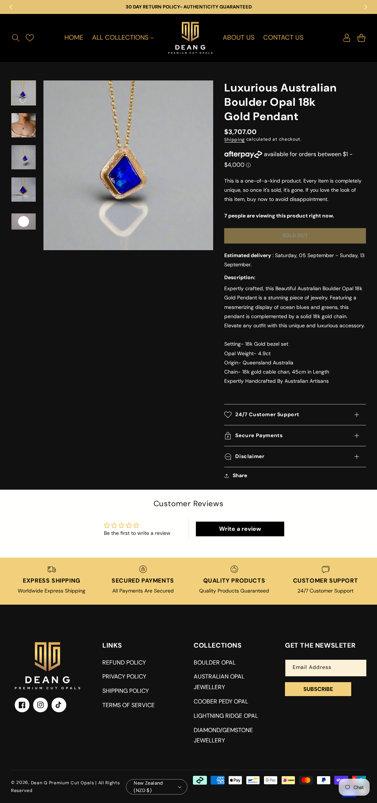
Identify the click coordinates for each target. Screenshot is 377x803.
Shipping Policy (125, 691)
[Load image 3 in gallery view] (23, 157)
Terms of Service (128, 705)
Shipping (234, 140)
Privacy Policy (124, 676)
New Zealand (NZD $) (148, 786)
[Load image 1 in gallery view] (23, 92)
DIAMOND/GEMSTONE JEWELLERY (223, 735)
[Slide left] (23, 80)
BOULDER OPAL (215, 662)
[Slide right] (23, 234)
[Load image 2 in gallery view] (23, 125)
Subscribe (318, 689)
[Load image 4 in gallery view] (23, 189)
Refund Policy (124, 662)
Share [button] (240, 475)
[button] (15, 38)
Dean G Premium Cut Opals (62, 783)
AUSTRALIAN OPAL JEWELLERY (219, 682)
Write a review (240, 529)
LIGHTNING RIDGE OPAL (226, 716)
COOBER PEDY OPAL (221, 701)
